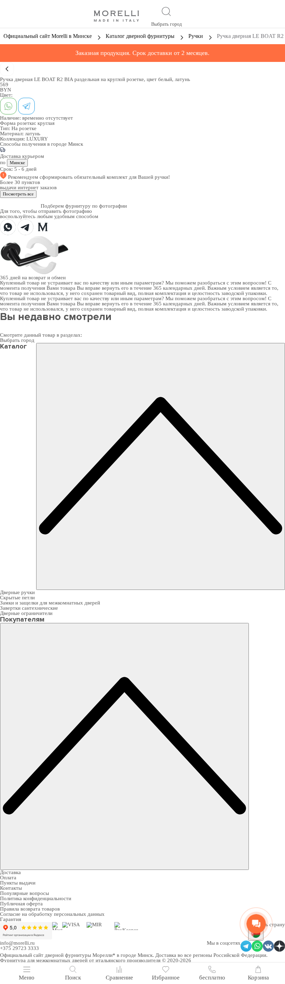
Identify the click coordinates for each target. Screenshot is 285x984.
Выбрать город (166, 24)
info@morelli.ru (17, 943)
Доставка (10, 872)
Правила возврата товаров (30, 909)
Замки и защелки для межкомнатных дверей (50, 603)
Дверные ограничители (26, 613)
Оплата (8, 877)
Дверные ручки (17, 592)
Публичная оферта (21, 903)
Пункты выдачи (17, 883)
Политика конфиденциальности (35, 898)
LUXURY (37, 139)
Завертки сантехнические (29, 608)
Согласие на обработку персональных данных (52, 914)
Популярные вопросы (24, 893)
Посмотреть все (18, 194)
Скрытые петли (17, 597)
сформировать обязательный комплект (84, 177)
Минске (17, 162)
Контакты (11, 888)
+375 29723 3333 (19, 948)
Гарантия (10, 919)
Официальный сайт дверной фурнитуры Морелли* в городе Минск (76, 955)
